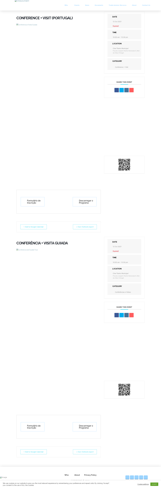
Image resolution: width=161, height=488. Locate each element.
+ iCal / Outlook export (85, 227)
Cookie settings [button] (143, 484)
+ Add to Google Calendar (34, 227)
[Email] (131, 90)
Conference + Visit (121, 67)
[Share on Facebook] (116, 90)
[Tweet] (121, 90)
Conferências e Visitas (123, 292)
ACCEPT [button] (154, 484)
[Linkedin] (126, 90)
